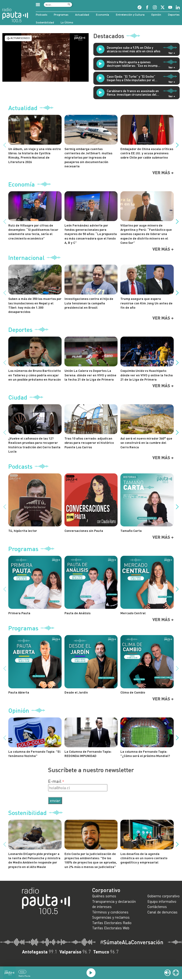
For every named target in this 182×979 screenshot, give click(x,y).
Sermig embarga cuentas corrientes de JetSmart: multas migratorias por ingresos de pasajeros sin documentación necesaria (88, 157)
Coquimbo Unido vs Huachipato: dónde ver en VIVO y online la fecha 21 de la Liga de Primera (146, 375)
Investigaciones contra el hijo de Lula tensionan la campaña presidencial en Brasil (88, 303)
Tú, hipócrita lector (22, 531)
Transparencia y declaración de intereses (114, 904)
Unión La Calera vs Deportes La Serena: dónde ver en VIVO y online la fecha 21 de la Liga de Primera (90, 375)
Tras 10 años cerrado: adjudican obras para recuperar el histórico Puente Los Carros (89, 442)
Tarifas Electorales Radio (112, 923)
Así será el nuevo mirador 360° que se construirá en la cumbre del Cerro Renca (146, 442)
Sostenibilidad (45, 22)
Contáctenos (157, 906)
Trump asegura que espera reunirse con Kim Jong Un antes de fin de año (146, 303)
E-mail (54, 781)
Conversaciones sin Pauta (83, 531)
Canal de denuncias (162, 912)
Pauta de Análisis (77, 613)
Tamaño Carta (131, 531)
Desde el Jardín (76, 692)
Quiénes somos (104, 896)
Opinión (156, 14)
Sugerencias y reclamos (111, 917)
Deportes (173, 14)
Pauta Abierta (18, 692)
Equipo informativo (161, 901)
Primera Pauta (19, 613)
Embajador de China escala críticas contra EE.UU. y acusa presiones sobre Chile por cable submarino (146, 153)
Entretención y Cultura (130, 14)
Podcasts (41, 14)
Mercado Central (133, 613)
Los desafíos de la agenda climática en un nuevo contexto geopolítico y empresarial (143, 858)
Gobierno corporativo (163, 896)
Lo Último (67, 22)
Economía (102, 14)
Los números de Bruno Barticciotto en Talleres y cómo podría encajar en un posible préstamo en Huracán (34, 375)
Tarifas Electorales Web (110, 928)
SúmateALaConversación (131, 942)
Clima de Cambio (132, 692)
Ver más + (163, 172)
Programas (61, 14)
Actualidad (82, 14)
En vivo (22, 972)
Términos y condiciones (110, 912)
